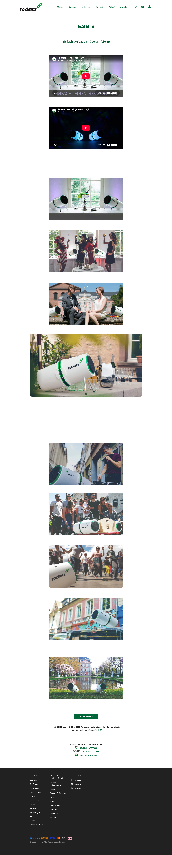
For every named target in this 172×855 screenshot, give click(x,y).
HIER (100, 730)
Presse (32, 820)
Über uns (33, 780)
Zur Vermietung (86, 716)
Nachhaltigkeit (35, 812)
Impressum (54, 813)
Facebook (78, 780)
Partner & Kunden (36, 825)
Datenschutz (55, 805)
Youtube (77, 788)
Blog (31, 816)
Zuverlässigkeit (35, 792)
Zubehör (100, 7)
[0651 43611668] (76, 748)
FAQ (52, 797)
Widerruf (53, 809)
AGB (52, 801)
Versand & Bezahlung (58, 793)
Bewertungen (35, 788)
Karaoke (72, 7)
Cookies (53, 817)
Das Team (34, 784)
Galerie (32, 796)
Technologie (34, 800)
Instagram (78, 784)
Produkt (33, 804)
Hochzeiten (86, 7)
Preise (52, 789)
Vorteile (123, 7)
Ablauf (112, 7)
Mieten (60, 7)
